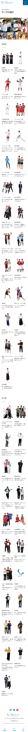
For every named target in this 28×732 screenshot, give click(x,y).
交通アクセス (14, 721)
